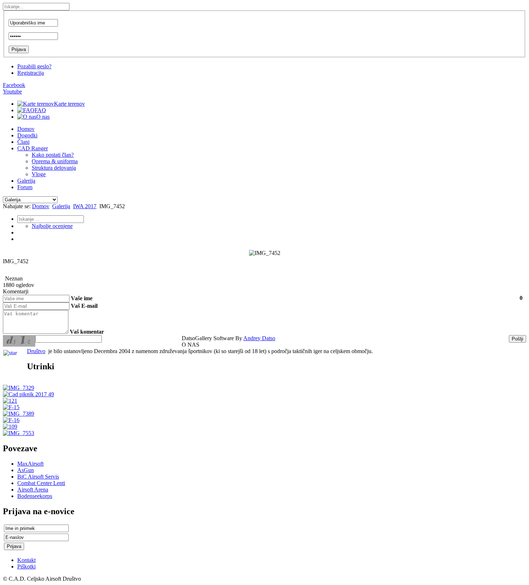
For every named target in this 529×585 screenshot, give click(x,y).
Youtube (12, 91)
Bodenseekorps (34, 496)
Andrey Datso (259, 338)
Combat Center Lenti (41, 483)
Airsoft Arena (32, 489)
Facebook (14, 85)
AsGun (25, 470)
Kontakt (26, 560)
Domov (40, 206)
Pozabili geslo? (34, 66)
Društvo (36, 351)
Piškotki (26, 566)
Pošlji (517, 339)
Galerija (61, 206)
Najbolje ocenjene (52, 226)
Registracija (30, 73)
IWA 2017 (84, 206)
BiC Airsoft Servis (38, 477)
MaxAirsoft (30, 464)
